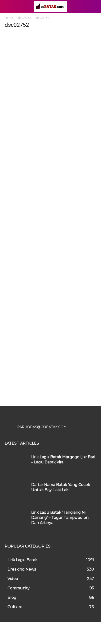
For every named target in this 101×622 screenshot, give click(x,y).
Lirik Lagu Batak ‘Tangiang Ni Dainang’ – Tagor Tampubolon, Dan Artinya (60, 517)
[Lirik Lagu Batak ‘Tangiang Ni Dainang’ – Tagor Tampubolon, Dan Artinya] (16, 519)
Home (9, 18)
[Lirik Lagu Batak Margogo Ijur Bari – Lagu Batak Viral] (16, 464)
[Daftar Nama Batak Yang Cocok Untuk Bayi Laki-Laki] (16, 491)
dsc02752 (24, 18)
